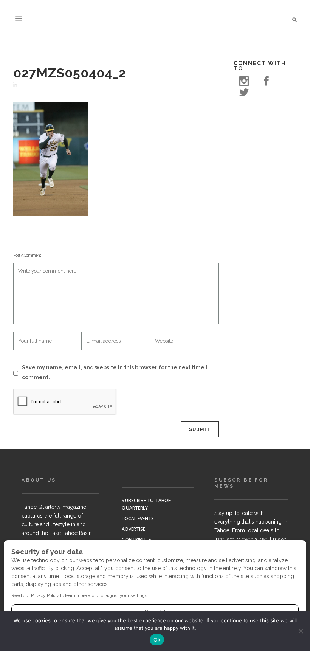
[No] (300, 631)
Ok (156, 640)
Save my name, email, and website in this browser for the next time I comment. (114, 372)
